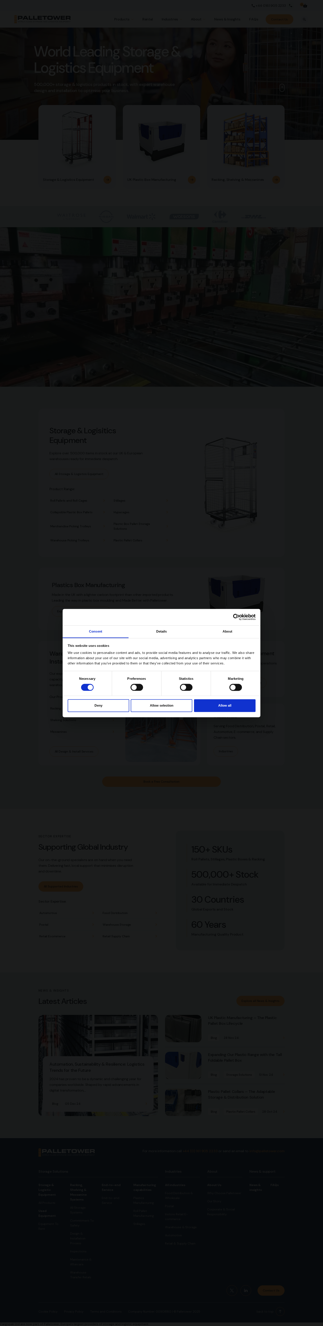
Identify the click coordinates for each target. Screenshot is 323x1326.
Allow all (224, 705)
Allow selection (161, 705)
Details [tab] (161, 631)
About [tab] (227, 631)
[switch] (137, 687)
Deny (98, 705)
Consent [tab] (95, 631)
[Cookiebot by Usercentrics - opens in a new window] (236, 617)
